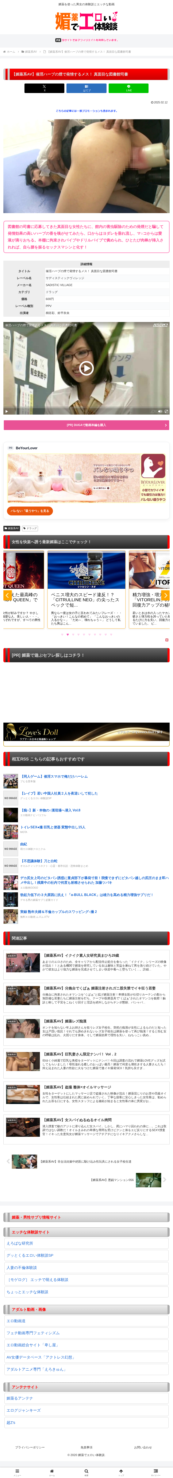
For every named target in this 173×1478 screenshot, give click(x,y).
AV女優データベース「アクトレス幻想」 (41, 1357)
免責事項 (86, 1447)
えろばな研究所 (20, 1243)
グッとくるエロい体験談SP (30, 1255)
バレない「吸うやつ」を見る (30, 510)
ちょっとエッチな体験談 (27, 1292)
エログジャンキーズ (24, 1410)
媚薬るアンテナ (20, 1398)
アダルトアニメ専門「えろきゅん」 (37, 1369)
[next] (165, 595)
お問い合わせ (143, 1447)
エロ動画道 (16, 1321)
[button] (160, 903)
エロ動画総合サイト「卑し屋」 (33, 1345)
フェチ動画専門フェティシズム (33, 1333)
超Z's (11, 1422)
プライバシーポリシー (30, 1447)
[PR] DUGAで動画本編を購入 (86, 425)
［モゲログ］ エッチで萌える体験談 (37, 1280)
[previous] (7, 595)
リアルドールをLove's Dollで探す (140, 732)
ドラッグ (32, 528)
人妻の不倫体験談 (22, 1268)
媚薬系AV (13, 528)
